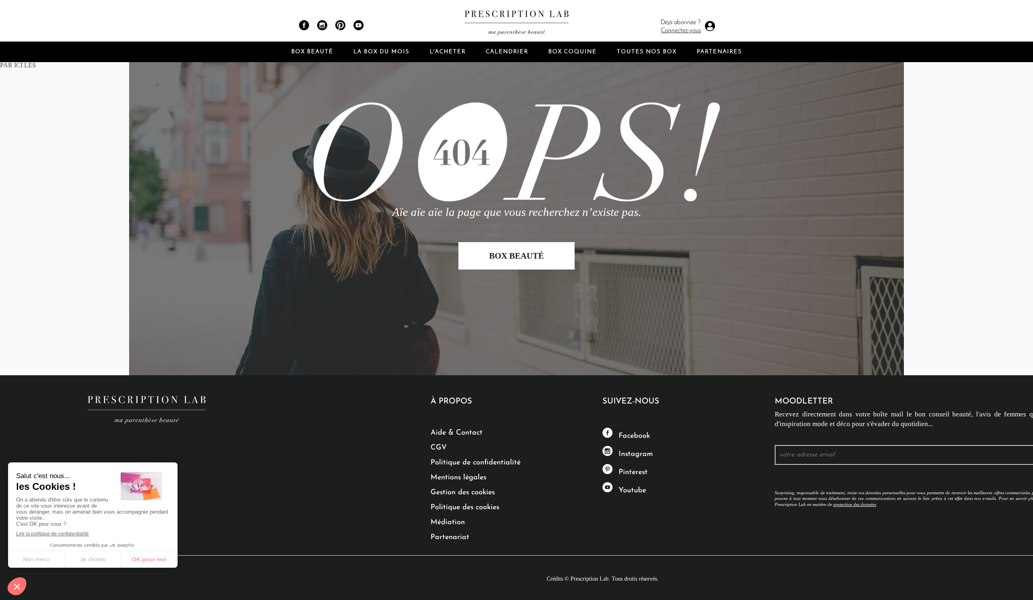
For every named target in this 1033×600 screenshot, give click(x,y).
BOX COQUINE (572, 52)
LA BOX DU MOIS (381, 52)
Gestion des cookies (463, 492)
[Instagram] (322, 25)
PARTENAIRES (719, 52)
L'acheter (448, 52)
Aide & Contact (457, 433)
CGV (439, 448)
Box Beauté (312, 52)
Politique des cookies (465, 507)
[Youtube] (358, 25)
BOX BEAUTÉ (516, 256)
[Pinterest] (340, 25)
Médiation (448, 522)
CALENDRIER (507, 52)
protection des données (854, 504)
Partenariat (450, 537)
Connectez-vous (681, 30)
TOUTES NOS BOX (647, 52)
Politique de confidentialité (476, 462)
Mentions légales (458, 477)
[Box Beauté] (516, 21)
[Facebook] (304, 25)
